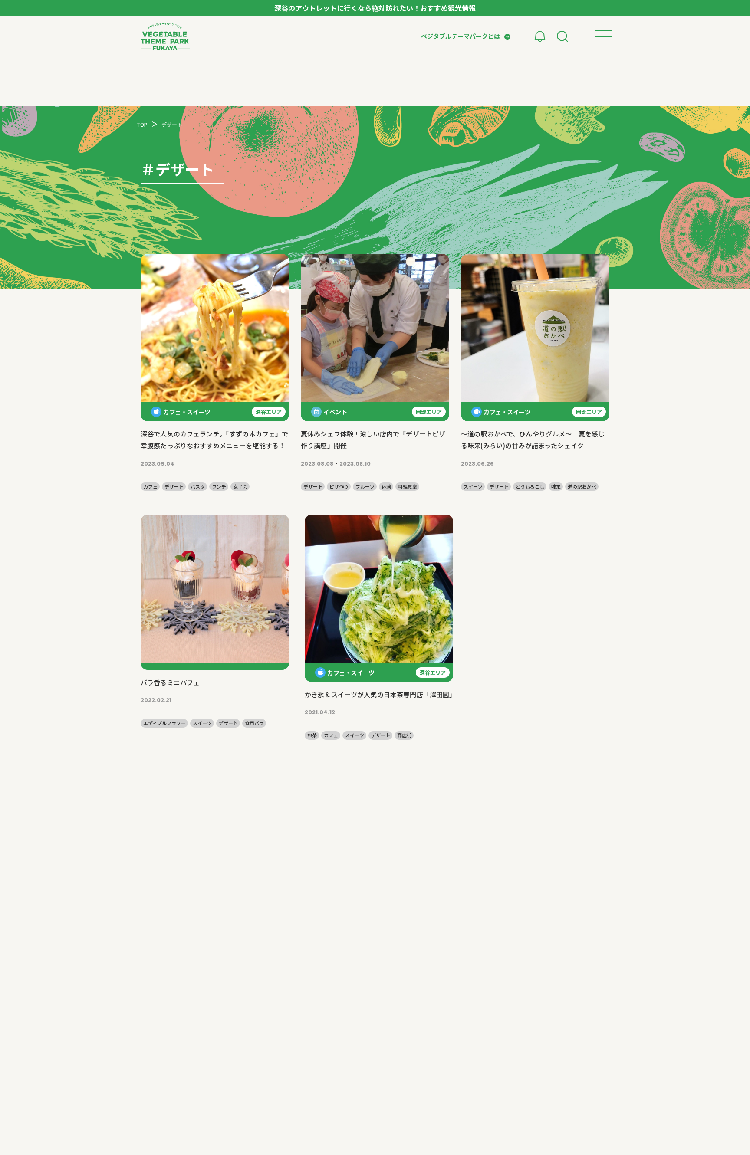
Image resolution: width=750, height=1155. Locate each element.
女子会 (240, 486)
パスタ (198, 486)
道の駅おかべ (582, 486)
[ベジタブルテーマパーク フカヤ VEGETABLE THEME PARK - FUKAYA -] (165, 36)
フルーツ (365, 486)
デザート (174, 486)
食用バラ (254, 723)
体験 (386, 486)
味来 (556, 486)
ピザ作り (339, 486)
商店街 (404, 735)
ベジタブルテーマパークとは (460, 36)
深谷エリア (269, 411)
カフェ (150, 486)
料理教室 (407, 486)
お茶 (312, 735)
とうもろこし (530, 486)
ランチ (219, 486)
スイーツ (473, 486)
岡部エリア (429, 411)
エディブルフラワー (164, 723)
